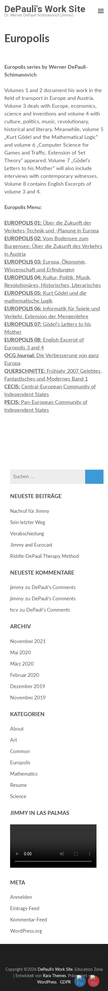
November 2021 (28, 641)
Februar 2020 (24, 675)
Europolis (20, 762)
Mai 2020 (20, 652)
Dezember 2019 (27, 686)
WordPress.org (26, 931)
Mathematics (23, 774)
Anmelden (21, 897)
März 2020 (22, 664)
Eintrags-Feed (24, 908)
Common (20, 751)
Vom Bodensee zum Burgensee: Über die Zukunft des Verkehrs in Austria (53, 246)
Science (18, 796)
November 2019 (28, 697)
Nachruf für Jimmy (29, 511)
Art (13, 740)
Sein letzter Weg (27, 522)
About (17, 729)
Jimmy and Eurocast (31, 545)
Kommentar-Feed (28, 919)
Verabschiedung (27, 533)
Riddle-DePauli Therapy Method (44, 556)
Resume (18, 785)
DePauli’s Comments (53, 587)
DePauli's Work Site (44, 8)
